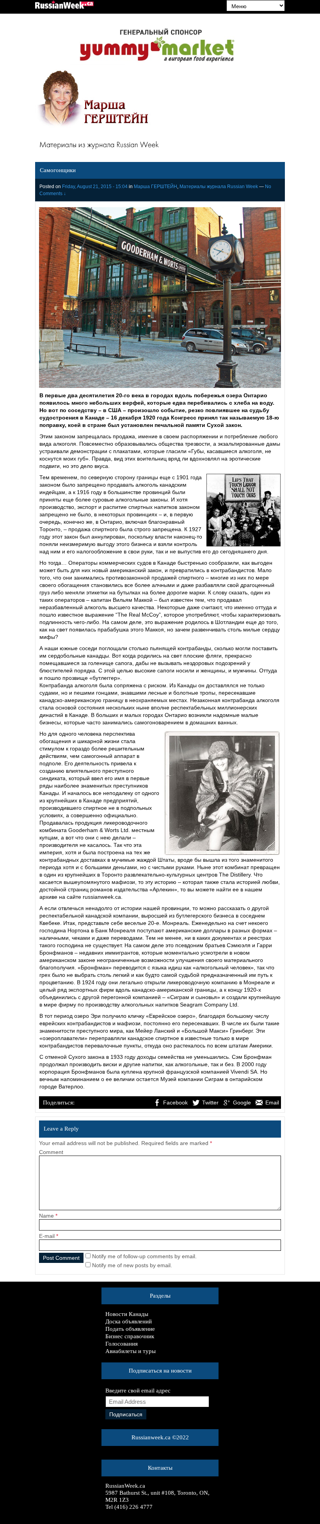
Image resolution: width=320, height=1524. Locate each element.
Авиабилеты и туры (130, 1351)
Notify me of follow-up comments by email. (144, 1256)
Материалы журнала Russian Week (219, 186)
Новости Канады (126, 1314)
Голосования (121, 1344)
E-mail (47, 1236)
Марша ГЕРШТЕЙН (155, 186)
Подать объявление (130, 1329)
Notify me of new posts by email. (132, 1265)
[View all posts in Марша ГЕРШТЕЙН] (93, 99)
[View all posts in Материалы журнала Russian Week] (160, 146)
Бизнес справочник (129, 1336)
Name (46, 1216)
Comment (51, 1152)
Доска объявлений (128, 1321)
